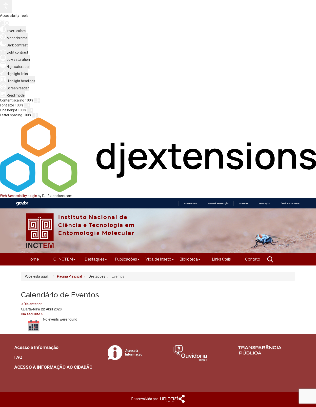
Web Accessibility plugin (18, 196)
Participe (243, 204)
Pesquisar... (243, 267)
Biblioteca (188, 259)
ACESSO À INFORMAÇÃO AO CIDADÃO (53, 367)
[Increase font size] (28, 105)
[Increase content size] (39, 100)
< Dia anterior (31, 304)
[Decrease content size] (35, 100)
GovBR (22, 203)
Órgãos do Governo (290, 204)
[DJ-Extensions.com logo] (158, 191)
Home (33, 259)
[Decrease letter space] (33, 115)
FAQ (18, 357)
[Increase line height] (31, 110)
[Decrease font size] (25, 105)
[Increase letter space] (37, 115)
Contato (252, 259)
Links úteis (221, 259)
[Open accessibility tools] (6, 6)
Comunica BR (190, 204)
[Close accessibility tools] (7, 23)
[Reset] (2, 23)
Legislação (264, 204)
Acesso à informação (218, 204)
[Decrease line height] (28, 110)
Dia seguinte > (32, 314)
